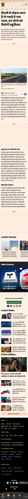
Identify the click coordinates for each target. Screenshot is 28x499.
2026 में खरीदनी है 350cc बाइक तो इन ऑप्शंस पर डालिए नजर (19, 391)
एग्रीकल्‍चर (14, 429)
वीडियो (15, 436)
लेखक (2, 436)
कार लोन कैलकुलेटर (5, 445)
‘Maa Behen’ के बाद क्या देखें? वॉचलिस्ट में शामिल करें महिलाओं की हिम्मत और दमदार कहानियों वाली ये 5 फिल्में (13, 375)
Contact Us (3, 468)
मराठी (18, 1)
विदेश (5, 429)
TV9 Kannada (4, 454)
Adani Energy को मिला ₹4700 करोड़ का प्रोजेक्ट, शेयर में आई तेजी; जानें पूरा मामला (19, 333)
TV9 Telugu (20, 452)
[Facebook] (8, 483)
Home (2, 9)
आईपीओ (15, 426)
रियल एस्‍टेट (21, 426)
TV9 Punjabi (4, 457)
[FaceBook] (11, 306)
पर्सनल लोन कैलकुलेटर (17, 443)
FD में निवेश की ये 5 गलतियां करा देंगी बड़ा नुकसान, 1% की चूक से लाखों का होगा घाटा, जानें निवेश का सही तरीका (19, 408)
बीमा (10, 426)
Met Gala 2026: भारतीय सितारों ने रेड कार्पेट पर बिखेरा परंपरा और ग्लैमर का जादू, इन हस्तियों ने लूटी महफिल (19, 400)
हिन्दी (2, 1)
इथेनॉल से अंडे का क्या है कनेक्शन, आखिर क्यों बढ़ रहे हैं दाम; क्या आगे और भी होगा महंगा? (19, 350)
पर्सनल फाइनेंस (16, 424)
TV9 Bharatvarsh (5, 452)
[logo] (3, 5)
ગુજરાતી (22, 1)
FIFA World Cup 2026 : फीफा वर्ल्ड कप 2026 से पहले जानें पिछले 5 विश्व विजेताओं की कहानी (18, 383)
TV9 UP (2, 459)
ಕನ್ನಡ (10, 1)
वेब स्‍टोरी (21, 436)
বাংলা (26, 1)
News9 (6, 1)
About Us (10, 468)
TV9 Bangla (11, 454)
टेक (9, 429)
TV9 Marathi (13, 452)
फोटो (11, 436)
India (6, 9)
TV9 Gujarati (18, 454)
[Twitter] (8, 306)
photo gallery (8, 355)
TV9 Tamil (10, 457)
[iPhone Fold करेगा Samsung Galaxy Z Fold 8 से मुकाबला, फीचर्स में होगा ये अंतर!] (6, 316)
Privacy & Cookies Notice (7, 471)
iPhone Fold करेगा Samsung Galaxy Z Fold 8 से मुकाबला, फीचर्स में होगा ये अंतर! (19, 316)
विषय (7, 436)
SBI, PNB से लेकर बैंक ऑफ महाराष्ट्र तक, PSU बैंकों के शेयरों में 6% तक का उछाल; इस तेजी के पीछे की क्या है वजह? (19, 324)
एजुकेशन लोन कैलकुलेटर (18, 445)
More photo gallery (13, 413)
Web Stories (7, 265)
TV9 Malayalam (17, 457)
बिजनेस (3, 424)
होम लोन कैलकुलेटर (5, 443)
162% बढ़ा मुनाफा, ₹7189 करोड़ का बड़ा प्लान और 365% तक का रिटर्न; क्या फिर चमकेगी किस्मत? (19, 341)
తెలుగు (13, 1)
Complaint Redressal (19, 471)
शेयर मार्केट (8, 424)
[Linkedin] (20, 306)
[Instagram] (14, 306)
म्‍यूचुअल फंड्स (4, 426)
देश (2, 429)
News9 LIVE (8, 459)
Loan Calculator (6, 439)
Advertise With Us (18, 468)
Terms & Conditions (5, 474)
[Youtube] (17, 306)
